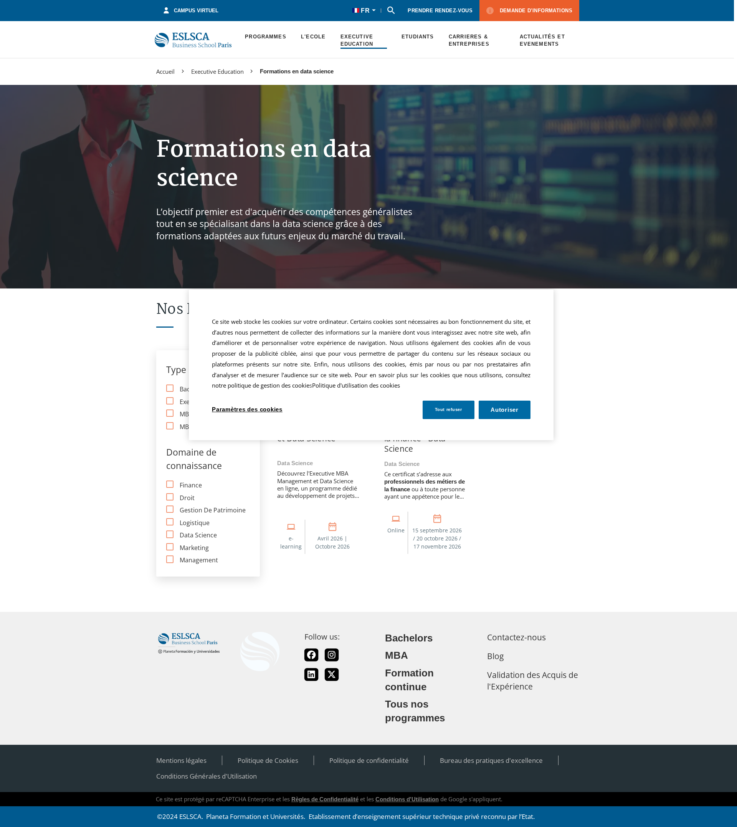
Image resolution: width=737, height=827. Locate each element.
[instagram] (332, 654)
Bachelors (409, 638)
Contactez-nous (516, 637)
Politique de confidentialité (369, 760)
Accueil (165, 71)
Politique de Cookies (268, 760)
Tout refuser (448, 409)
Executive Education (217, 71)
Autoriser (505, 409)
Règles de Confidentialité (325, 799)
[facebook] (311, 654)
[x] (332, 674)
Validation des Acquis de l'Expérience (532, 680)
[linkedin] (311, 674)
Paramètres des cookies (247, 409)
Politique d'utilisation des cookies (356, 385)
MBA (396, 655)
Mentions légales (181, 760)
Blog (495, 655)
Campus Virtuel (196, 10)
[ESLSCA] (193, 40)
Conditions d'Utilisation (407, 799)
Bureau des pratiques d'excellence (491, 760)
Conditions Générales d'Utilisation (206, 776)
